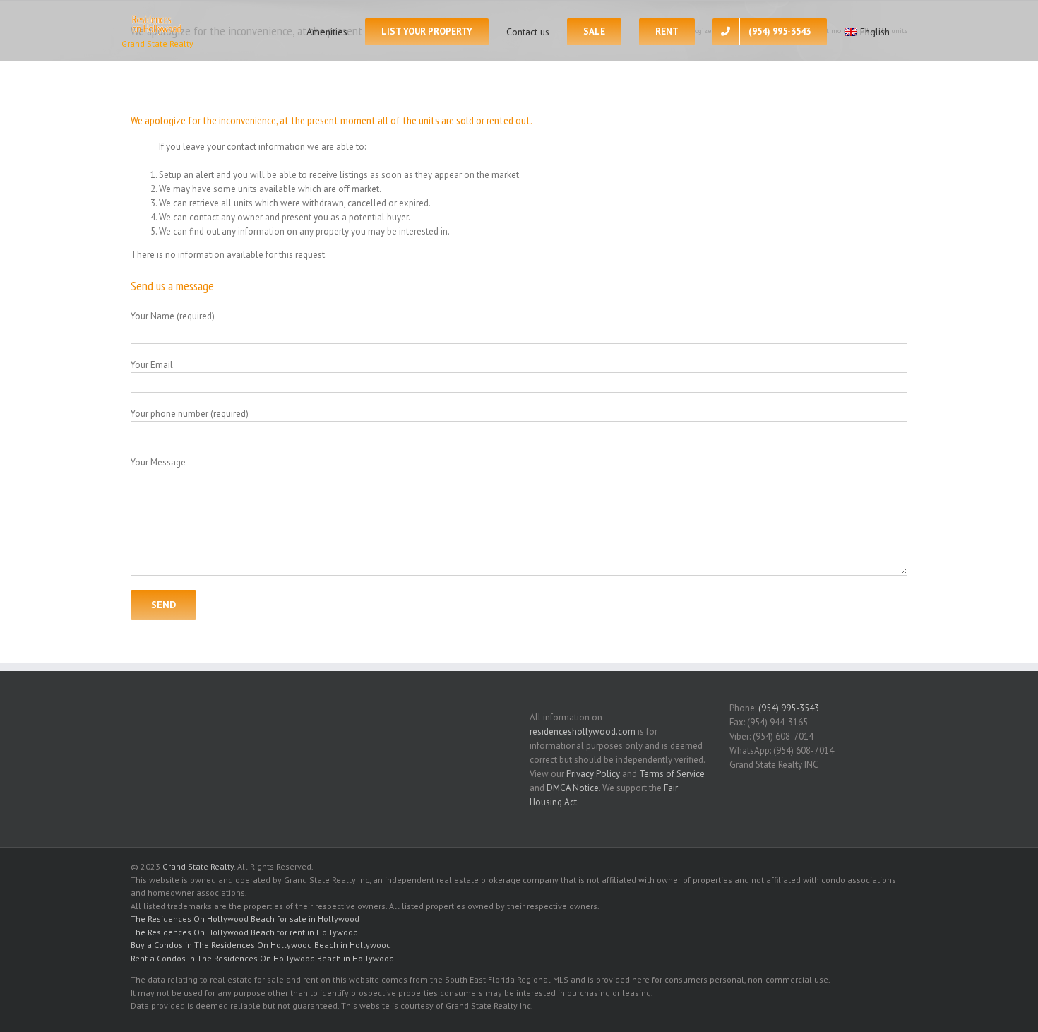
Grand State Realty (198, 866)
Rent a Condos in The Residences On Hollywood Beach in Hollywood (262, 958)
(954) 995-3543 (788, 708)
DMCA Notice (573, 788)
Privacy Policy (593, 774)
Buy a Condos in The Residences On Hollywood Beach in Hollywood (261, 944)
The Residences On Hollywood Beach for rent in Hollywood (244, 932)
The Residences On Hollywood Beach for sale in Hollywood (245, 918)
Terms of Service (672, 774)
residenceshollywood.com (583, 731)
